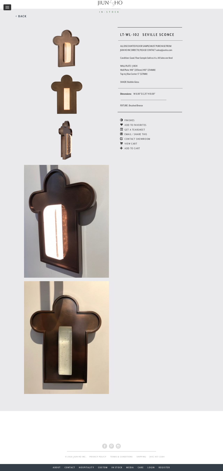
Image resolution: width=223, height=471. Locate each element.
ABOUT (57, 467)
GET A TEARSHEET (134, 129)
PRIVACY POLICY (98, 457)
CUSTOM (103, 467)
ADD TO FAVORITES (135, 125)
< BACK (21, 16)
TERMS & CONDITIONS (121, 457)
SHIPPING (141, 457)
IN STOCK (117, 467)
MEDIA (130, 467)
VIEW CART (130, 143)
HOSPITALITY (86, 467)
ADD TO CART (132, 148)
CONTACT (70, 467)
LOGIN (151, 467)
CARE (141, 467)
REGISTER (164, 467)
